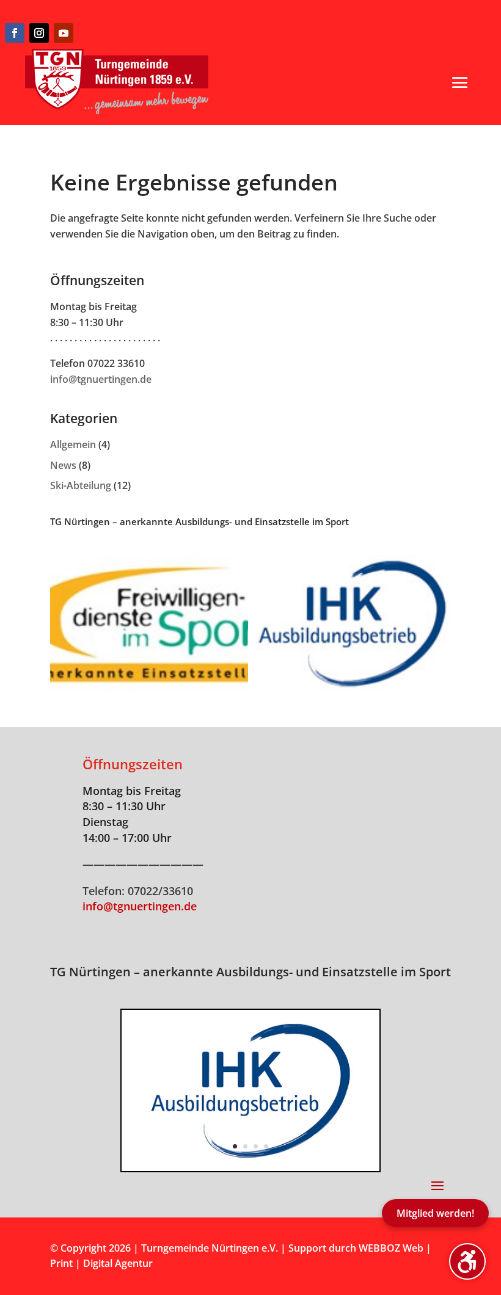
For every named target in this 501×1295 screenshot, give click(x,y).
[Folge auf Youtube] (63, 33)
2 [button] (245, 1146)
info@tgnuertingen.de (101, 379)
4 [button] (266, 1146)
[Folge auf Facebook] (14, 33)
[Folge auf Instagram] (39, 33)
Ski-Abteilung (80, 485)
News (63, 465)
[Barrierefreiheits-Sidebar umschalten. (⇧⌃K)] (467, 1261)
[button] (460, 82)
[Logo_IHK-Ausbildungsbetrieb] (250, 1167)
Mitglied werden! (435, 1213)
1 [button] (235, 1146)
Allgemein (73, 444)
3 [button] (256, 1146)
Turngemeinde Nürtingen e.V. (210, 1248)
